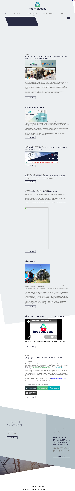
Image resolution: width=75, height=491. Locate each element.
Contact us (12, 438)
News (62, 13)
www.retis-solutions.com (58, 378)
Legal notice (43, 489)
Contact (34, 15)
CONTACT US (30, 97)
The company (17, 13)
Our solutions (31, 13)
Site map (34, 486)
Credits (49, 489)
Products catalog (48, 13)
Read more (61, 456)
